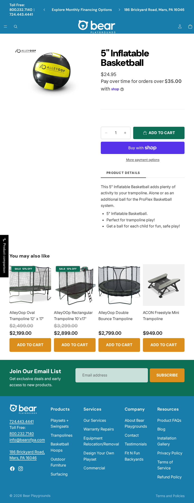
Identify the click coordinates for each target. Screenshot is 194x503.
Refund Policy (169, 477)
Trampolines (61, 435)
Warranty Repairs (99, 429)
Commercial (94, 468)
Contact (132, 435)
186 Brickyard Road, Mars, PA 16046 (154, 9)
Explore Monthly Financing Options (82, 9)
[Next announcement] (119, 10)
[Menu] (5, 26)
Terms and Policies (170, 496)
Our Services (95, 420)
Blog (161, 429)
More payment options (142, 160)
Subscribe (167, 375)
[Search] (15, 26)
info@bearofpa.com (27, 439)
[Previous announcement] (44, 10)
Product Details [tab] (123, 173)
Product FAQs (169, 420)
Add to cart (30, 344)
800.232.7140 (20, 9)
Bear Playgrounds (36, 496)
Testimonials (136, 444)
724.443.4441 (21, 14)
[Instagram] (20, 468)
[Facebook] (12, 468)
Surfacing (59, 474)
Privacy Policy (169, 453)
